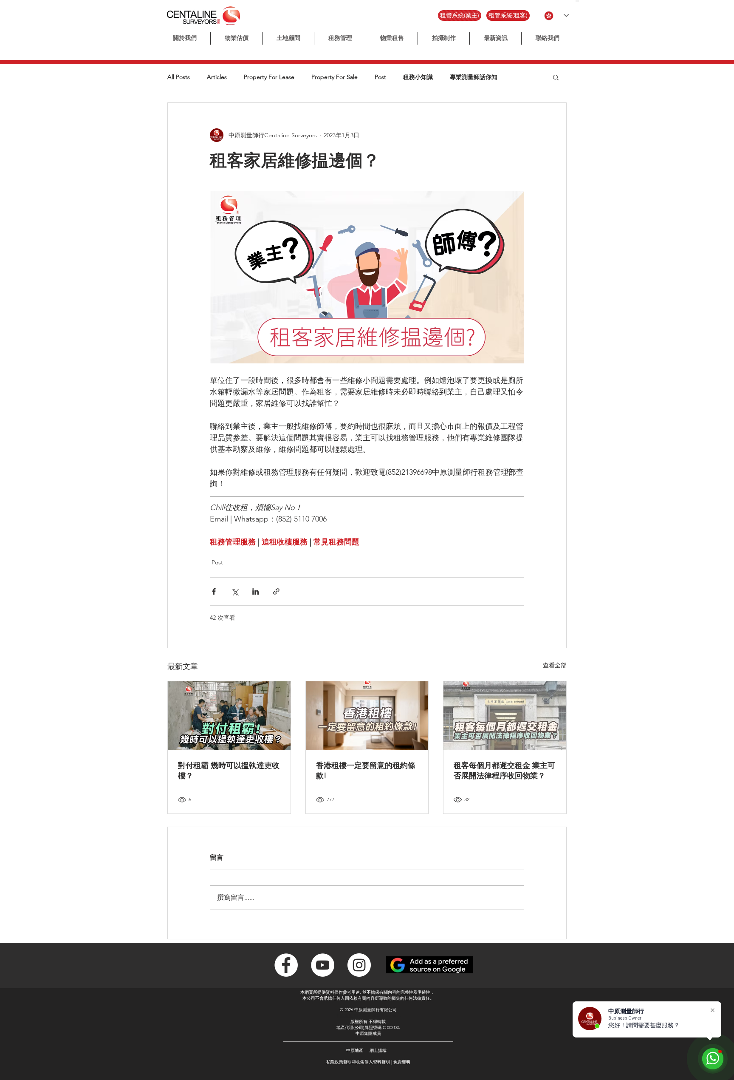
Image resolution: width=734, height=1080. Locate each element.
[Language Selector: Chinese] (556, 15)
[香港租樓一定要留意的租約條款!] (367, 715)
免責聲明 (401, 1062)
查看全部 (555, 665)
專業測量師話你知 (473, 77)
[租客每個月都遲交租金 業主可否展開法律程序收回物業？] (504, 715)
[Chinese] (577, 1)
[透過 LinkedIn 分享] (255, 591)
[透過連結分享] (276, 591)
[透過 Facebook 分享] (214, 591)
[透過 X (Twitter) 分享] (235, 591)
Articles (217, 77)
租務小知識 (418, 77)
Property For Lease (269, 77)
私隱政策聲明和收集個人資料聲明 (358, 1062)
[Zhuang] (585, 1)
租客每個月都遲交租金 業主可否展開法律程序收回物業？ (504, 770)
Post (380, 77)
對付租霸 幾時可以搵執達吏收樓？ (228, 770)
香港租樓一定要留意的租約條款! (365, 770)
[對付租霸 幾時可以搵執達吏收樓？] (229, 715)
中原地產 (354, 1050)
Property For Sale (334, 77)
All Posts (178, 77)
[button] (443, 38)
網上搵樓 (378, 1050)
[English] (581, 1)
